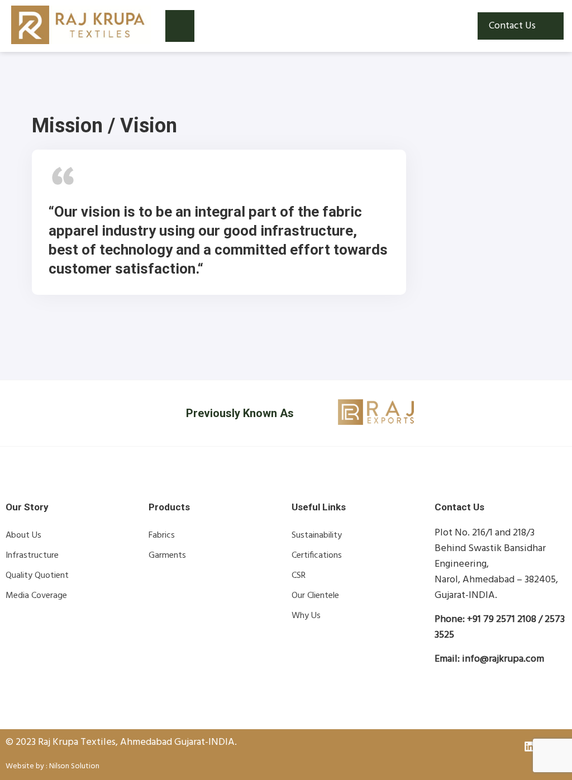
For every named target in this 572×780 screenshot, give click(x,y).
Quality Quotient (37, 575)
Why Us (306, 616)
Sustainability (317, 535)
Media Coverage (36, 595)
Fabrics (162, 535)
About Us (23, 535)
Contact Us (512, 26)
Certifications (317, 555)
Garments (167, 555)
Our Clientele (315, 595)
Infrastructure (32, 555)
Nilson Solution (74, 766)
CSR (299, 575)
